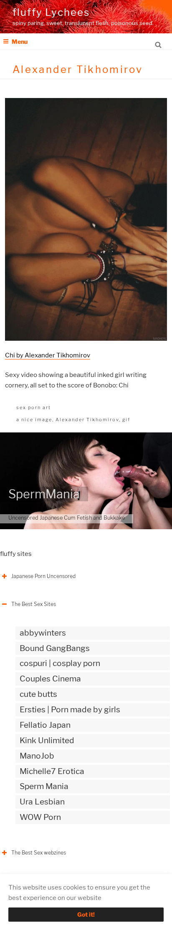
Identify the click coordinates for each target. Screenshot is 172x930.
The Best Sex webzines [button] (38, 853)
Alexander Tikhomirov (87, 419)
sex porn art (33, 407)
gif (126, 419)
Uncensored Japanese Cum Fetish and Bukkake (66, 518)
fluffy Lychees (51, 12)
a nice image (34, 419)
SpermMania (44, 494)
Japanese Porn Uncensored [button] (43, 576)
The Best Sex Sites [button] (33, 604)
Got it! (86, 914)
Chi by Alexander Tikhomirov (47, 355)
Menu (20, 41)
